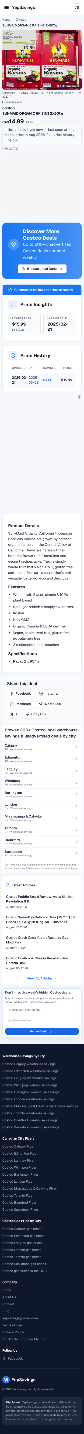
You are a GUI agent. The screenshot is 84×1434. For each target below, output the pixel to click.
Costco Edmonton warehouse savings (30, 1071)
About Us (9, 1297)
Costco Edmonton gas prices (23, 1236)
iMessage (23, 704)
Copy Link (39, 714)
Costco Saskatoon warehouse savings (30, 1127)
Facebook (23, 693)
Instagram (52, 693)
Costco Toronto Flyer (18, 1195)
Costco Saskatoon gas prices (24, 1264)
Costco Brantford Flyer (19, 1202)
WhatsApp (52, 704)
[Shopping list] (77, 7)
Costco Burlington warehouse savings (30, 1092)
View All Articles (40, 978)
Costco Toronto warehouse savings (28, 1113)
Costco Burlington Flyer (20, 1174)
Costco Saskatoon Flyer (20, 1209)
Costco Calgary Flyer (18, 1146)
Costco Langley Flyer (18, 1160)
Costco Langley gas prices (22, 1243)
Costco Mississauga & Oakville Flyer (29, 1188)
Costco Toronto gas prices (21, 1257)
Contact (8, 1304)
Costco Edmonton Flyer (20, 1153)
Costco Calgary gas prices (22, 1229)
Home (6, 20)
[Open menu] (6, 7)
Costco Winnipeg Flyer (19, 1167)
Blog (5, 1311)
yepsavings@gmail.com (20, 1318)
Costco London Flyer (18, 1181)
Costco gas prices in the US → (25, 1271)
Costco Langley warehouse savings (29, 1078)
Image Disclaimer (13, 101)
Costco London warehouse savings (28, 1099)
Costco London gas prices (21, 1250)
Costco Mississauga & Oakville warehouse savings (40, 1106)
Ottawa (21, 20)
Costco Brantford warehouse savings (29, 1120)
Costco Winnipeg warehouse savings (29, 1085)
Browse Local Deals (42, 269)
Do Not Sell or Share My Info (24, 1339)
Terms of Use (12, 1325)
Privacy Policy (13, 1332)
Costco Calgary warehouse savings (29, 1064)
